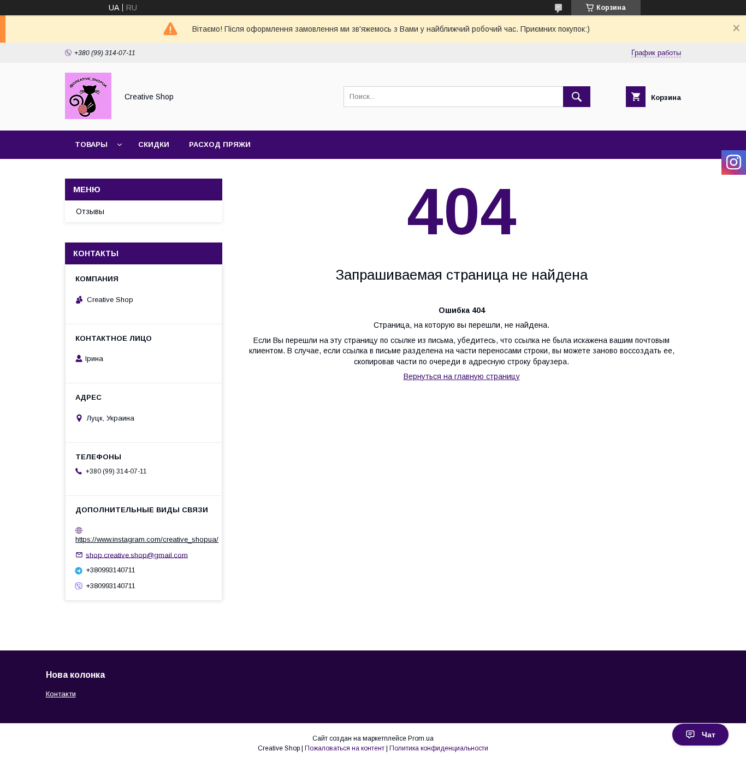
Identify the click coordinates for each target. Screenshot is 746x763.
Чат (708, 734)
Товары (91, 144)
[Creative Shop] (88, 116)
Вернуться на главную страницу (462, 376)
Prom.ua (421, 738)
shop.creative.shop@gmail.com (137, 555)
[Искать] (576, 96)
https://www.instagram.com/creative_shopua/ (146, 539)
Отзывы (90, 211)
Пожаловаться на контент (344, 748)
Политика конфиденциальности (438, 748)
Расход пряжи (220, 144)
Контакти (61, 694)
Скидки (153, 144)
